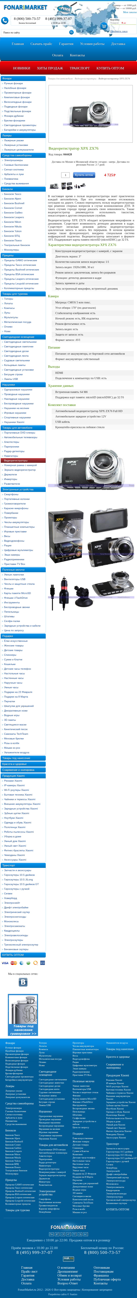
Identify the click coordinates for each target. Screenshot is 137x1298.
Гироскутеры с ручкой (16, 888)
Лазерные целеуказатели (19, 149)
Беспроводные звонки (17, 607)
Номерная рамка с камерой (20, 465)
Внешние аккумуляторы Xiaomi (22, 803)
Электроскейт (12, 902)
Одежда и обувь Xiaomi (17, 822)
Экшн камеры (12, 554)
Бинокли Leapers (14, 217)
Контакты (101, 1283)
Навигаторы (11, 455)
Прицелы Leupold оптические (21, 283)
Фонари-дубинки (14, 115)
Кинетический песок (15, 729)
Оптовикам (102, 1267)
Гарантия (27, 1275)
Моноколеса (11, 921)
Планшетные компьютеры (19, 526)
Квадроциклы (12, 930)
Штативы (9, 616)
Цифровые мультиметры (18, 550)
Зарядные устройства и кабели (22, 625)
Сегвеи (8, 893)
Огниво (8, 326)
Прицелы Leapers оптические (21, 278)
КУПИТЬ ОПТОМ (13, 954)
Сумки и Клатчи (13, 659)
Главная (26, 1267)
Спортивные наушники (17, 417)
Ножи (7, 331)
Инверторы (10, 479)
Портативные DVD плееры (19, 432)
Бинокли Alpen (12, 198)
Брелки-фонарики (14, 120)
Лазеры (7, 135)
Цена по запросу (14, 630)
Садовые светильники (17, 360)
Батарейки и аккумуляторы (20, 129)
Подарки (7, 635)
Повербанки (11, 512)
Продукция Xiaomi (13, 775)
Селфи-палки (12, 621)
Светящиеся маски (15, 724)
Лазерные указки (14, 140)
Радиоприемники (14, 559)
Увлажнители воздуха (16, 752)
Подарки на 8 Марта (16, 696)
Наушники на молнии (16, 408)
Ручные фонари (13, 83)
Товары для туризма (14, 293)
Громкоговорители (15, 503)
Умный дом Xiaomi (15, 841)
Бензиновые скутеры (16, 949)
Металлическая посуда (17, 322)
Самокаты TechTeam (16, 733)
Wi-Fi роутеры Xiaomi (16, 790)
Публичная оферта (107, 1279)
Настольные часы (14, 673)
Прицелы (8, 255)
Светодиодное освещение (18, 336)
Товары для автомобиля (17, 427)
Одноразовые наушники (18, 389)
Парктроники (11, 446)
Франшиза (101, 1275)
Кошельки (10, 664)
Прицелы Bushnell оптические (21, 269)
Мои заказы (130, 12)
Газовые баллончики (16, 164)
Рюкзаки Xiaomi (13, 780)
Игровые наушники (15, 412)
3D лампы (10, 719)
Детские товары (13, 650)
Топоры (8, 298)
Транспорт (8, 865)
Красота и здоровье (14, 763)
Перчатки (9, 701)
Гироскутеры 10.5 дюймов (19, 874)
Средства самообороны (17, 155)
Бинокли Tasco (12, 194)
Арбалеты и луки (14, 174)
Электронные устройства (17, 489)
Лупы (7, 312)
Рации (7, 545)
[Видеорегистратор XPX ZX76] (54, 186)
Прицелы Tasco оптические (20, 264)
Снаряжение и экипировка (18, 769)
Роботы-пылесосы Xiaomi (19, 831)
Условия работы (69, 1279)
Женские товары (14, 645)
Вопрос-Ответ (67, 1283)
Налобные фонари (15, 88)
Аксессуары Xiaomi (15, 859)
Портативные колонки (17, 498)
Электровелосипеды (16, 935)
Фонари (6, 78)
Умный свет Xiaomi (15, 845)
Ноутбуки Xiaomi (13, 817)
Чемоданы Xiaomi (14, 855)
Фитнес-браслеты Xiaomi (18, 850)
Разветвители (12, 483)
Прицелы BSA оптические (19, 274)
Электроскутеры (13, 940)
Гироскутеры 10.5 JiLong (18, 879)
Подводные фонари (15, 106)
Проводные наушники (17, 394)
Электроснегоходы (15, 916)
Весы (7, 536)
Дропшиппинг (67, 1271)
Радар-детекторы (14, 451)
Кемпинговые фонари (17, 97)
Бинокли (7, 189)
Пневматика (11, 178)
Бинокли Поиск (13, 240)
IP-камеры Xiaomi (14, 785)
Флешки (8, 588)
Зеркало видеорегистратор (20, 469)
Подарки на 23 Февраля (18, 692)
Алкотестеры (11, 441)
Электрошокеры (13, 160)
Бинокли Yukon (13, 231)
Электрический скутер (17, 912)
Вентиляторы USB (14, 579)
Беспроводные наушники (19, 403)
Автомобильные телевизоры (20, 437)
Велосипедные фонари (18, 101)
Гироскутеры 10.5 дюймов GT (21, 884)
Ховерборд (10, 898)
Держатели (10, 474)
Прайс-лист (29, 1271)
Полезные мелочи (13, 569)
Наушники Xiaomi (14, 422)
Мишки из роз (12, 747)
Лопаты (8, 303)
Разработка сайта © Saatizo (62, 1294)
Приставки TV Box (14, 564)
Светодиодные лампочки (18, 346)
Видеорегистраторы (15, 460)
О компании (66, 1267)
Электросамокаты (14, 926)
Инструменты (12, 602)
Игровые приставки (15, 531)
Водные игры (11, 715)
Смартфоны (11, 494)
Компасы (9, 308)
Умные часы (11, 687)
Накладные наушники (16, 398)
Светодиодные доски (16, 351)
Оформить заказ (119, 31)
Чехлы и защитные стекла (19, 583)
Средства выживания (16, 183)
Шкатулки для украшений (19, 706)
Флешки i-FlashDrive (16, 597)
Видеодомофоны (14, 540)
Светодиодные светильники (20, 341)
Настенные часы (14, 678)
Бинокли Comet (13, 207)
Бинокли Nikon (12, 221)
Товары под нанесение (16, 758)
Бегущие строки (13, 374)
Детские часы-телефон (17, 668)
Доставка (27, 1279)
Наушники (8, 384)
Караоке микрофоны (16, 508)
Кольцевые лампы (15, 365)
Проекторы (10, 517)
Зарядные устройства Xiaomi (21, 808)
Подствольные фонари (17, 111)
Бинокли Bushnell (14, 203)
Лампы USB (11, 379)
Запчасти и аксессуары (17, 870)
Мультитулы (11, 317)
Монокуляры (11, 249)
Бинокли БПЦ (12, 235)
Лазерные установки (16, 145)
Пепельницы (11, 611)
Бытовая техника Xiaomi (18, 794)
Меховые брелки (14, 738)
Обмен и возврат (69, 1275)
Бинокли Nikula (13, 226)
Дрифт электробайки (16, 907)
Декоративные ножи (15, 710)
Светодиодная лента (16, 355)
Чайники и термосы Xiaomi (19, 799)
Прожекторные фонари (17, 92)
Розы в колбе (11, 743)
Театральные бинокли (17, 245)
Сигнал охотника (14, 169)
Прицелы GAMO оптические (20, 260)
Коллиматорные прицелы (19, 288)
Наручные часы (13, 682)
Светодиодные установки (19, 369)
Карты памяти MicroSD (17, 593)
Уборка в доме (12, 836)
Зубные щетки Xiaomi (16, 813)
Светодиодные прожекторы (20, 125)
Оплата (26, 1283)
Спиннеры (10, 654)
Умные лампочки (14, 574)
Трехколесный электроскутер (21, 944)
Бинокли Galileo (13, 212)
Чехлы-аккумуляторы (16, 522)
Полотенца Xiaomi (14, 827)
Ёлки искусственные (16, 640)
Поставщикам (103, 1271)
